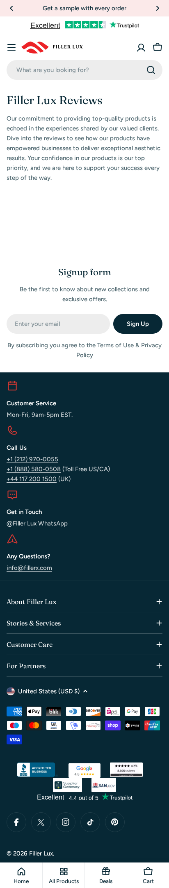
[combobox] (84, 70)
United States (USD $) (49, 691)
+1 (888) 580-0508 (34, 469)
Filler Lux (41, 853)
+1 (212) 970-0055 (32, 459)
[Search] (151, 70)
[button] (11, 8)
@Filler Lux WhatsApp (37, 523)
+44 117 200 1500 (32, 479)
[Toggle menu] (11, 47)
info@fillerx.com (29, 568)
